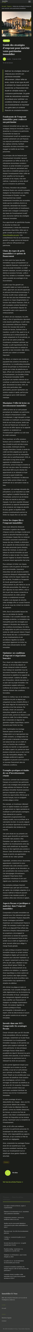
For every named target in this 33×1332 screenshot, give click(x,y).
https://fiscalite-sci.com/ (11, 235)
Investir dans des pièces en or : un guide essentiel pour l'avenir (15, 1244)
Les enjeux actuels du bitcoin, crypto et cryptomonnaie (15, 1206)
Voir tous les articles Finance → (13, 1182)
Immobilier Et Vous (9, 1294)
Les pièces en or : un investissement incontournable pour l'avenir (14, 1261)
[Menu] (29, 1)
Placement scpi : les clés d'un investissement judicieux (16, 1232)
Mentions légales (6, 1317)
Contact (4, 1321)
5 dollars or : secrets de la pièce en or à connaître (14, 1238)
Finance (9, 6)
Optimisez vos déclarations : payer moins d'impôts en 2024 (15, 1255)
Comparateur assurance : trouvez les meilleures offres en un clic (14, 1218)
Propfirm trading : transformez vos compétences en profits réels (13, 1250)
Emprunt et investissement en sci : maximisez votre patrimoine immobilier (16, 1212)
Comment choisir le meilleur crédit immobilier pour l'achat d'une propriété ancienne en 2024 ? (14, 1276)
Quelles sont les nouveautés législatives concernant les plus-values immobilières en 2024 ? (16, 1225)
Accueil (4, 6)
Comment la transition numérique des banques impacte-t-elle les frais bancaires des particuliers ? (16, 1268)
